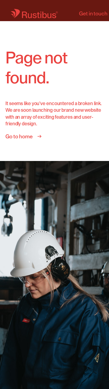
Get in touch (93, 13)
